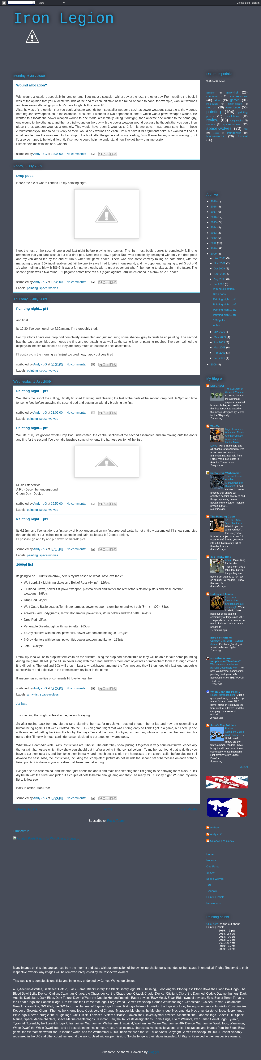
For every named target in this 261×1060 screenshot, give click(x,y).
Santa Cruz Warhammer (225, 472)
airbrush (210, 92)
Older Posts (187, 809)
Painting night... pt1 (32, 519)
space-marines (232, 124)
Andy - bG (216, 834)
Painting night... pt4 (32, 309)
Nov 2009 (220, 263)
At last (21, 704)
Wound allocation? (31, 85)
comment (212, 96)
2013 (214, 232)
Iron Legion (63, 18)
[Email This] (100, 154)
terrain (216, 133)
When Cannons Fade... (225, 691)
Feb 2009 (220, 352)
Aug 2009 (220, 279)
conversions (239, 96)
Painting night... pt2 (32, 428)
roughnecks (236, 120)
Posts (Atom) (116, 820)
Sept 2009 (220, 273)
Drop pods (24, 176)
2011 (214, 243)
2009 (214, 253)
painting (32, 288)
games (235, 100)
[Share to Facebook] (111, 154)
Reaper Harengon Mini (223, 694)
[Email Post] (93, 153)
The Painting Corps (223, 516)
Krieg (228, 560)
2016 (214, 217)
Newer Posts (26, 809)
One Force (212, 866)
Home (108, 809)
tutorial (243, 136)
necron (211, 107)
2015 (214, 222)
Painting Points (215, 896)
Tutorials (211, 890)
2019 (214, 201)
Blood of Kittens (221, 637)
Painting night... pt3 (32, 391)
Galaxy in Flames (221, 593)
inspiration (212, 104)
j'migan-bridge (234, 104)
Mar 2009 (220, 347)
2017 (214, 211)
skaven (210, 124)
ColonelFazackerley (222, 840)
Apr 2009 (220, 342)
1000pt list (24, 564)
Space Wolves (215, 878)
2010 (214, 248)
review (212, 120)
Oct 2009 (220, 268)
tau (246, 128)
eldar (218, 100)
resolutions (232, 116)
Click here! (212, 923)
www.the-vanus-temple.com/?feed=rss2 (225, 660)
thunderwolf (234, 132)
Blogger (153, 1052)
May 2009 (220, 337)
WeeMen (215, 426)
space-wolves (48, 288)
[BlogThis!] (104, 154)
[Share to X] (107, 154)
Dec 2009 (220, 258)
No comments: (76, 153)
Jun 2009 (220, 331)
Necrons (211, 860)
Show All (244, 767)
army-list (32, 694)
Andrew (214, 827)
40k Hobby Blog (220, 556)
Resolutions (213, 903)
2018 (214, 206)
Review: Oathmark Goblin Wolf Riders (234, 732)
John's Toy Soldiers (223, 725)
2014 (214, 227)
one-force (233, 107)
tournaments (215, 136)
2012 (214, 237)
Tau (208, 884)
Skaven (210, 872)
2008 (214, 364)
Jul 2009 (219, 284)
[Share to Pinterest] (115, 154)
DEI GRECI (217, 385)
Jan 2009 (220, 358)
